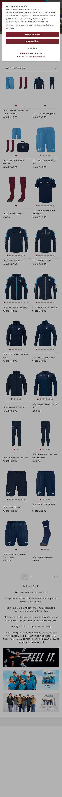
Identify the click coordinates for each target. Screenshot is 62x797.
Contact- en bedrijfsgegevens (31, 56)
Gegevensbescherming (31, 53)
